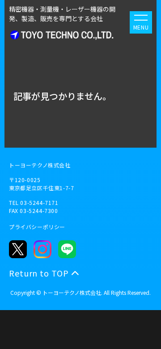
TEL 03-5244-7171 (34, 202)
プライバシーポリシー (37, 226)
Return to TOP (39, 273)
